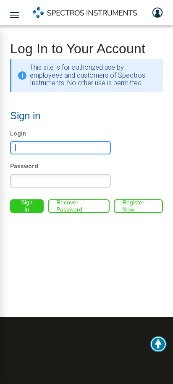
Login (18, 133)
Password (24, 166)
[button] (158, 344)
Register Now (133, 206)
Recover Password (69, 206)
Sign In (27, 206)
